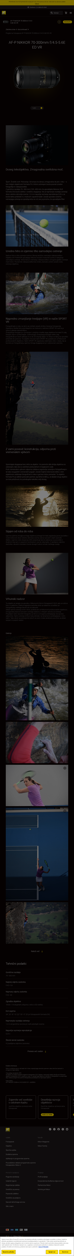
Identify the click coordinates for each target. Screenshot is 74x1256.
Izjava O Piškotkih (43, 1247)
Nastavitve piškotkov (9, 1252)
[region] (37, 1246)
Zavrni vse (65, 1252)
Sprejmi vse (52, 1252)
